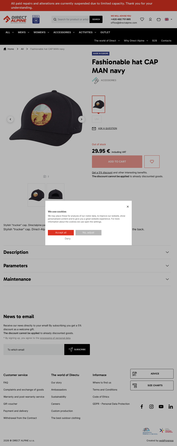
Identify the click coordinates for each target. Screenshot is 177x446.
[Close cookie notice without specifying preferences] (127, 206)
